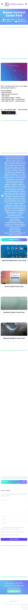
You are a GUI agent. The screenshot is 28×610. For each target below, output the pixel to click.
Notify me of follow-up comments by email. (13, 532)
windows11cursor (9, 224)
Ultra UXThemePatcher (10, 200)
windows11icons (9, 226)
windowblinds (21, 210)
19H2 (13, 158)
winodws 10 (18, 234)
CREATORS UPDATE (16, 169)
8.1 (22, 160)
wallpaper (7, 210)
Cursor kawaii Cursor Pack (14, 286)
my (14, 177)
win (12, 210)
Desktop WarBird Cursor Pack (14, 338)
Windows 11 (14, 212)
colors (23, 167)
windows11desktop (20, 224)
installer (23, 174)
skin (18, 191)
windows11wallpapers (10, 233)
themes (17, 195)
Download (14, 114)
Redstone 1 (8, 184)
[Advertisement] (14, 43)
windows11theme (19, 226)
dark (6, 172)
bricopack (11, 167)
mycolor (17, 177)
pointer (21, 181)
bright (15, 167)
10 (5, 157)
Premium (8, 182)
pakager (22, 179)
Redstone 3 (21, 184)
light (17, 176)
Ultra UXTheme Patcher (18, 198)
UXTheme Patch (8, 205)
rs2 (11, 188)
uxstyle (16, 203)
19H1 (9, 158)
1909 (6, 158)
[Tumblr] (15, 601)
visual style (14, 208)
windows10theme (19, 217)
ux (7, 203)
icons (19, 174)
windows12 (20, 233)
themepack (12, 195)
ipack (13, 176)
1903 (23, 157)
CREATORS (7, 169)
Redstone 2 (15, 184)
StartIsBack (16, 193)
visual (9, 208)
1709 (14, 157)
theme (6, 195)
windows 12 (13, 214)
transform (15, 196)
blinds (23, 165)
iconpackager (13, 174)
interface (6, 176)
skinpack (22, 191)
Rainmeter (21, 182)
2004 (16, 158)
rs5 (18, 188)
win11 (14, 210)
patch (7, 181)
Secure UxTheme (10, 189)
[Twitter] (12, 601)
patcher (12, 181)
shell (9, 191)
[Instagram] (17, 601)
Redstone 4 (7, 186)
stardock (9, 193)
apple (13, 162)
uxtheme (20, 203)
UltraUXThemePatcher (15, 202)
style (21, 193)
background (18, 162)
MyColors (23, 177)
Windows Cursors (22, 21)
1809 (20, 157)
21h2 (14, 160)
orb (13, 179)
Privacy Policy (20, 604)
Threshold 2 (9, 196)
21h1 (11, 160)
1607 (8, 157)
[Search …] (26, 4)
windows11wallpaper (14, 231)
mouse (11, 177)
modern (6, 177)
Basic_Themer (19, 163)
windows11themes (15, 227)
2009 (19, 158)
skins (5, 193)
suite (24, 193)
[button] (2, 4)
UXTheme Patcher (18, 205)
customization (14, 170)
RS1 (9, 188)
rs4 (15, 188)
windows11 (21, 222)
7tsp (18, 160)
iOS (10, 176)
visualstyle (21, 208)
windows (7, 212)
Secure (23, 188)
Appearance (8, 162)
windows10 (20, 214)
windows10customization (15, 215)
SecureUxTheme (19, 189)
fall (12, 172)
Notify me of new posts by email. (10, 534)
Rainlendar (14, 182)
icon (23, 172)
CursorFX (7, 170)
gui (14, 172)
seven (6, 191)
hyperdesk (19, 172)
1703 (11, 157)
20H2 (7, 160)
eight (9, 172)
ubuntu (10, 198)
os (15, 179)
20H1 (22, 158)
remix (19, 186)
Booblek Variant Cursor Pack (14, 312)
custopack (21, 170)
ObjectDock (8, 179)
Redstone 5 (14, 186)
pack (18, 179)
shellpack (14, 191)
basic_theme (12, 163)
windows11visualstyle (15, 229)
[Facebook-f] (10, 601)
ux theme (10, 203)
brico (6, 167)
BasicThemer (13, 165)
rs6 (20, 188)
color (19, 167)
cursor (23, 169)
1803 (17, 157)
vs (24, 208)
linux (20, 176)
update (23, 202)
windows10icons (9, 217)
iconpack (6, 174)
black (19, 165)
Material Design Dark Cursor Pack (14, 260)
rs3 (13, 188)
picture (17, 181)
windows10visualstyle (15, 221)
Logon (23, 176)
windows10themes (15, 219)
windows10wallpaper (11, 222)
